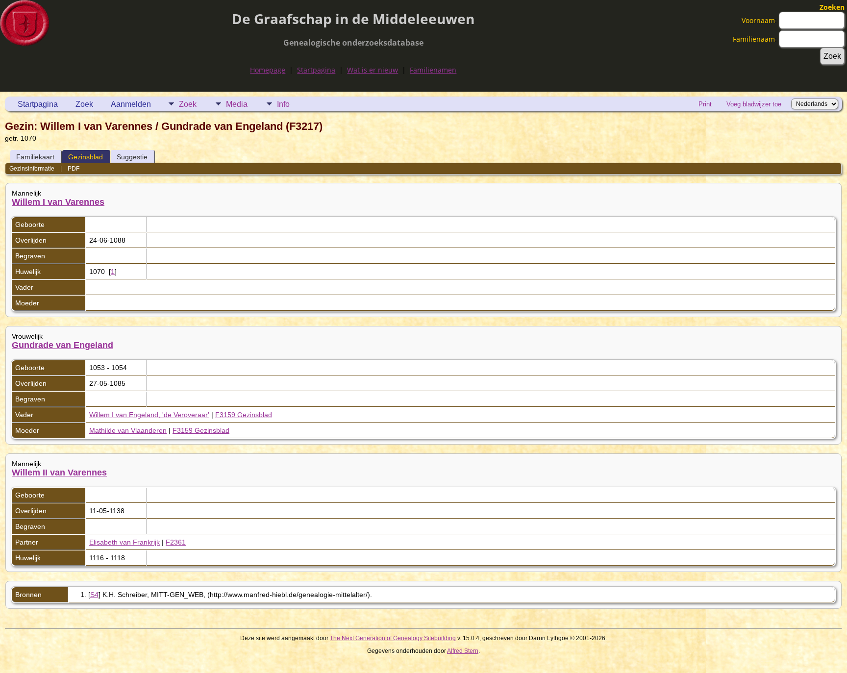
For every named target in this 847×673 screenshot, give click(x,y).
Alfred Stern (462, 651)
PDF (73, 168)
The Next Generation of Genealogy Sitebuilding (393, 638)
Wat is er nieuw (372, 70)
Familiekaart (35, 157)
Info (283, 104)
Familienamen (433, 70)
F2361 (176, 542)
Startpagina (316, 70)
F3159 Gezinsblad (243, 415)
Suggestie (132, 157)
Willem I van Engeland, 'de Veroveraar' (149, 415)
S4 (94, 594)
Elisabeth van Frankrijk (124, 542)
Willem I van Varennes (58, 202)
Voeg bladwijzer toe (753, 104)
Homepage (267, 70)
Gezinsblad (85, 157)
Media (237, 104)
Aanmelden (131, 104)
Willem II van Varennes (59, 472)
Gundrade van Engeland (62, 345)
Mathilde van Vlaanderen (128, 430)
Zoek (84, 104)
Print (705, 104)
